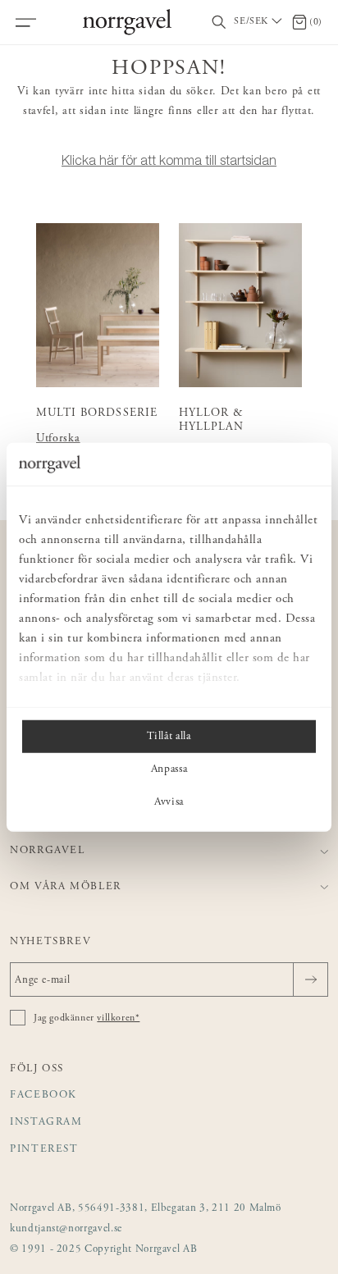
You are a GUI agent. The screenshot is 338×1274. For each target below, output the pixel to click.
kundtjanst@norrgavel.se (66, 1229)
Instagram (46, 1122)
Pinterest (44, 1149)
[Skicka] (310, 979)
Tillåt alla (168, 736)
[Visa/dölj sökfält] (219, 22)
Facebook (43, 1095)
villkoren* (118, 1018)
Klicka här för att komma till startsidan (169, 160)
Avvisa (169, 802)
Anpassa (169, 769)
